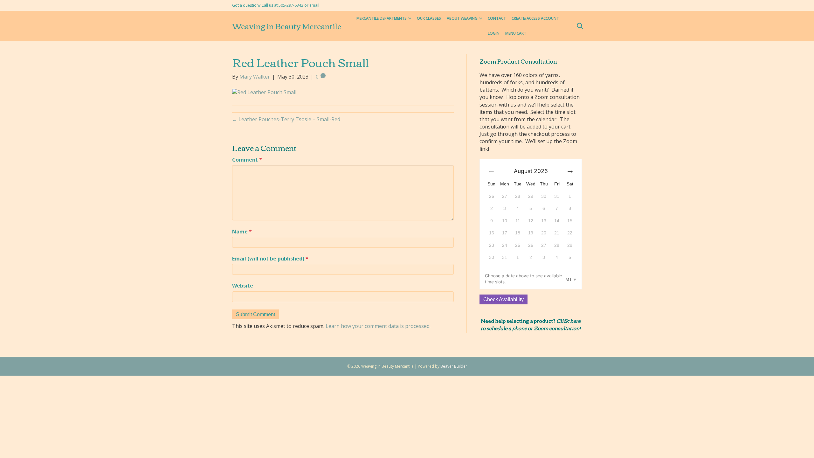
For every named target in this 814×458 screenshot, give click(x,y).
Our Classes (429, 18)
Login (494, 33)
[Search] (578, 26)
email (314, 5)
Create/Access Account (535, 18)
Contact (497, 18)
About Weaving (462, 18)
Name (242, 231)
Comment (247, 159)
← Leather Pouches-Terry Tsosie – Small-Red (286, 119)
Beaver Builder (453, 366)
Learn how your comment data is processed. (378, 326)
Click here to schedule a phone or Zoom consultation (531, 324)
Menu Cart (515, 33)
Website (242, 285)
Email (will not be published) (270, 258)
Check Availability (503, 299)
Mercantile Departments (381, 18)
